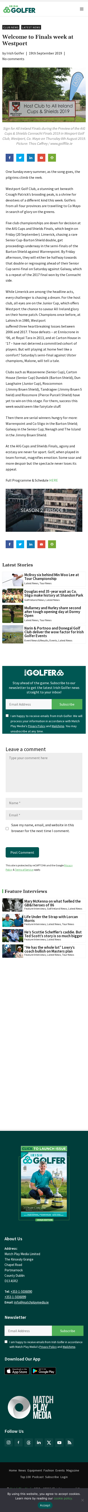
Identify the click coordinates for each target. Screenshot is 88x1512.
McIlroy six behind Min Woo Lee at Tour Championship (51, 576)
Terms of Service (24, 869)
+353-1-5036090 (21, 1291)
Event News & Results (36, 640)
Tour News (45, 583)
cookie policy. (63, 1498)
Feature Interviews (35, 908)
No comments (13, 59)
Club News (11, 27)
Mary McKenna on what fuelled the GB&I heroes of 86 (52, 903)
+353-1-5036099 (15, 1297)
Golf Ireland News (34, 600)
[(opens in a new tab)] (44, 1182)
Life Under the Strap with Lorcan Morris (51, 918)
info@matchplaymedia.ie (31, 1302)
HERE (53, 480)
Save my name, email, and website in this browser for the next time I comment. (42, 828)
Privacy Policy (36, 726)
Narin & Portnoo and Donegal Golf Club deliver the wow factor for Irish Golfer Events (54, 632)
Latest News (31, 27)
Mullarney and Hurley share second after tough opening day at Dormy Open (52, 611)
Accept (45, 1505)
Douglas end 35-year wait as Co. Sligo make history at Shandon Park (53, 593)
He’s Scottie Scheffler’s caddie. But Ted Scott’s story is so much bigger (53, 934)
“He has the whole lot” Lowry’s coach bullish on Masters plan (49, 949)
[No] (82, 1500)
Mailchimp (58, 726)
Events (53, 640)
